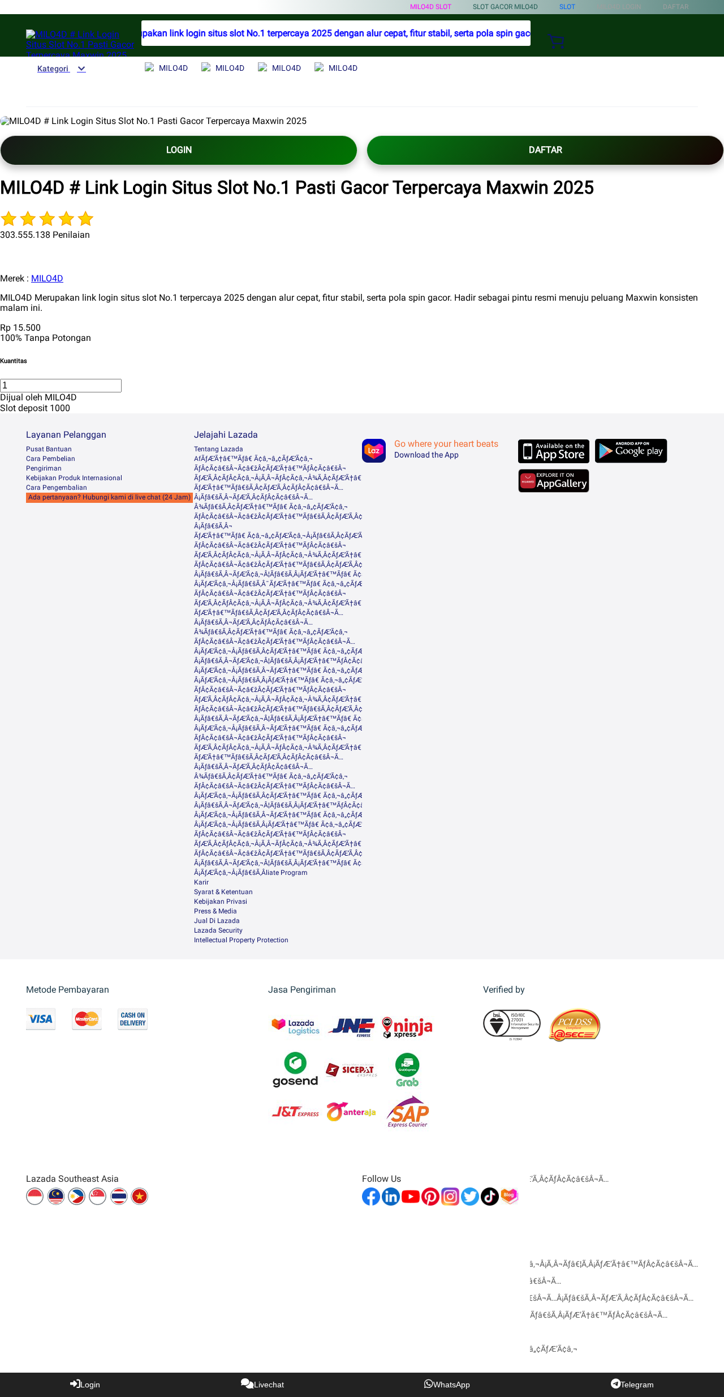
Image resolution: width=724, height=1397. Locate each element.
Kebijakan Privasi (220, 901)
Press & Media (215, 911)
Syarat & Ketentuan (223, 892)
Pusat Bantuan (49, 449)
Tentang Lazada (218, 449)
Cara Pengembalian (56, 488)
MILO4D (47, 278)
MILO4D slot (430, 7)
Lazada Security (218, 930)
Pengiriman (44, 468)
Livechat (269, 1384)
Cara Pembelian (50, 459)
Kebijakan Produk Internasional (74, 478)
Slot (567, 7)
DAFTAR (545, 149)
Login (90, 1384)
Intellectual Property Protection (241, 940)
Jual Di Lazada (217, 921)
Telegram (637, 1384)
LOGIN (179, 149)
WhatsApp (451, 1384)
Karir (201, 882)
